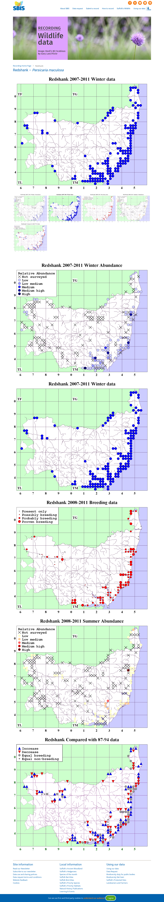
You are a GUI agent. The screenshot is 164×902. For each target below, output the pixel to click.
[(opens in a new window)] (130, 3)
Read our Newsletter (21, 868)
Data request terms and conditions (27, 877)
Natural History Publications (71, 888)
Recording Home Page (22, 66)
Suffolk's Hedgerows (68, 871)
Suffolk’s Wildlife (123, 8)
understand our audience (93, 898)
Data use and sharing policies (25, 874)
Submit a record (92, 8)
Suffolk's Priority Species (70, 883)
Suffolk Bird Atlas (67, 880)
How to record (108, 8)
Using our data (139, 8)
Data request (78, 8)
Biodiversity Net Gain (115, 877)
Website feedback (20, 880)
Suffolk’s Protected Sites (116, 880)
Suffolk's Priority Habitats (70, 886)
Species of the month (68, 874)
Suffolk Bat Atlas (66, 877)
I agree (110, 898)
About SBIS (64, 8)
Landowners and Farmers (117, 883)
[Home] (19, 5)
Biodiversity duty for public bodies (120, 874)
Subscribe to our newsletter (24, 871)
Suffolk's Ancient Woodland (71, 868)
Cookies (16, 883)
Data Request (111, 871)
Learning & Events (67, 891)
